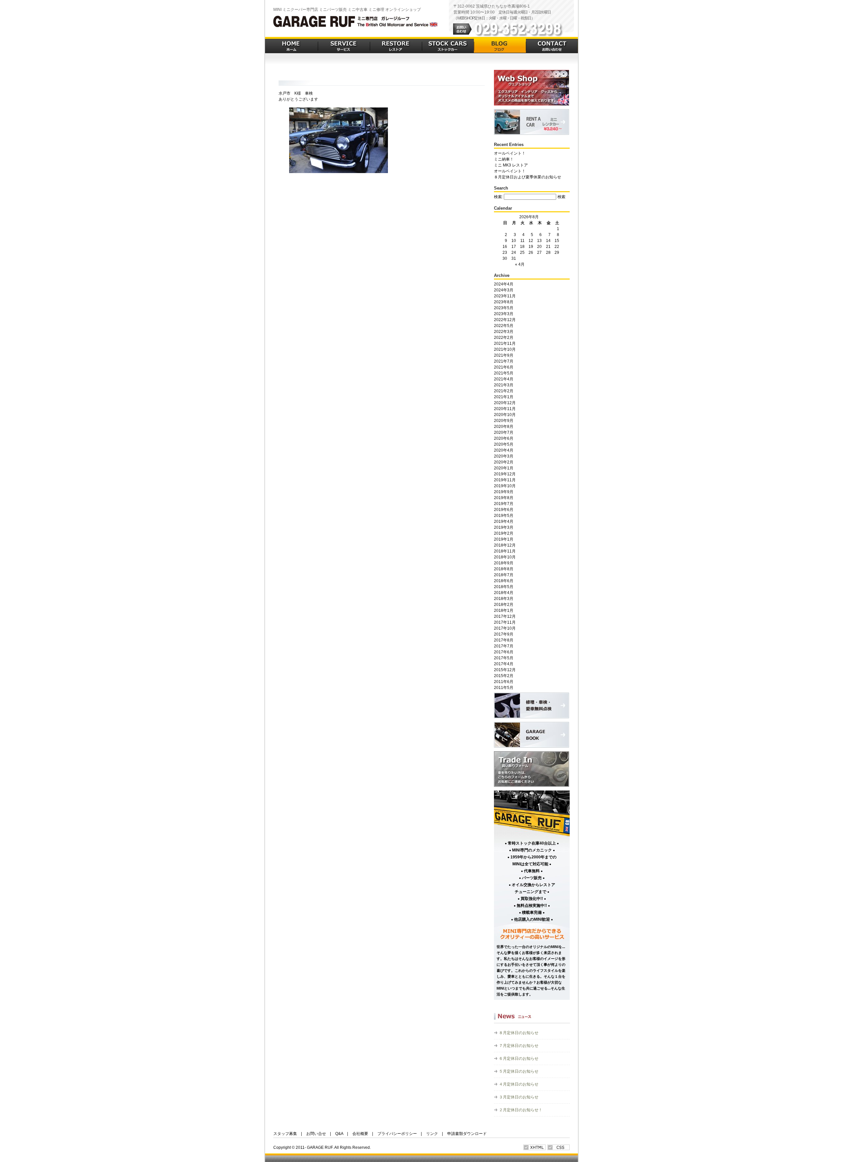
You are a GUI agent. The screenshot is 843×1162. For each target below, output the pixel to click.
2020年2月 (503, 462)
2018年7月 (503, 575)
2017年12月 (505, 616)
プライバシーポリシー (397, 1133)
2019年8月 (503, 497)
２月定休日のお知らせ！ (520, 1110)
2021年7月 (503, 361)
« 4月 (520, 264)
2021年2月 (503, 391)
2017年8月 (503, 640)
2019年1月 (503, 539)
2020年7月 (503, 432)
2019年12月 (505, 474)
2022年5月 (503, 325)
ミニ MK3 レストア (511, 165)
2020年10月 (505, 414)
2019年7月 (503, 503)
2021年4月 (503, 379)
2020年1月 (503, 468)
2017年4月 (503, 664)
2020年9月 (503, 420)
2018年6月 (503, 581)
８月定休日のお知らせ (518, 1032)
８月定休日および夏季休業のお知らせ (527, 177)
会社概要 (360, 1133)
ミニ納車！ (504, 159)
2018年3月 (503, 598)
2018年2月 (503, 604)
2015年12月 (505, 670)
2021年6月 (503, 367)
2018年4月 (503, 592)
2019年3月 (503, 527)
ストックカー (448, 45)
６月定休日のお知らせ (518, 1058)
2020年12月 (505, 403)
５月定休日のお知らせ (518, 1071)
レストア (396, 45)
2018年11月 (505, 551)
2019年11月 (505, 480)
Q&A (339, 1133)
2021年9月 (503, 355)
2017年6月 (503, 652)
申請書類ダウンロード (467, 1133)
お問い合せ (316, 1133)
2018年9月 (503, 563)
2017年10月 (505, 628)
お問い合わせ (552, 45)
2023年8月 (503, 302)
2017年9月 (503, 634)
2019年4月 (503, 521)
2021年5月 (503, 373)
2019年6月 (503, 509)
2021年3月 (503, 385)
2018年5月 (503, 586)
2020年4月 (503, 450)
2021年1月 (503, 397)
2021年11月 (505, 343)
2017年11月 (505, 622)
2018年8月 (503, 569)
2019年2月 (503, 533)
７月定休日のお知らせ (518, 1045)
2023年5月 (503, 308)
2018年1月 (503, 610)
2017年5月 (503, 658)
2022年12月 (505, 319)
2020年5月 (503, 444)
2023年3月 (503, 314)
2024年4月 (503, 284)
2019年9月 (503, 492)
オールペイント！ (510, 153)
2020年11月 (505, 408)
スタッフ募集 (285, 1133)
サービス (344, 45)
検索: (498, 196)
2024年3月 (503, 290)
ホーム (291, 45)
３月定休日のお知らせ (518, 1097)
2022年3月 (503, 331)
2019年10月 (505, 486)
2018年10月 (505, 557)
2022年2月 (503, 337)
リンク (432, 1133)
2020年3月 (503, 456)
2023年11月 (505, 296)
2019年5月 (503, 515)
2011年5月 (503, 687)
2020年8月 (503, 426)
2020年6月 (503, 438)
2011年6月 (503, 681)
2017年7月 (503, 646)
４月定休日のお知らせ (518, 1084)
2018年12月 (505, 545)
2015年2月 (503, 675)
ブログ (500, 45)
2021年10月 (505, 349)
